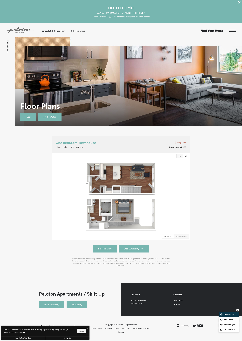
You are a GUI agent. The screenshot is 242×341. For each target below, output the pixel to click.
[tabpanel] (121, 196)
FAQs (117, 328)
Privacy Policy (97, 328)
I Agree (81, 331)
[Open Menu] (232, 31)
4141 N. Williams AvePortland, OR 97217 (138, 302)
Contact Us (67, 338)
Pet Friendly (126, 328)
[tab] (179, 156)
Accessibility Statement (141, 328)
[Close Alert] (239, 3)
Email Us (176, 304)
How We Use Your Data (23, 338)
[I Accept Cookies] (87, 328)
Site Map (121, 332)
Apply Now (108, 328)
